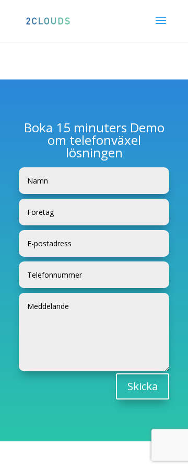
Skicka (142, 386)
